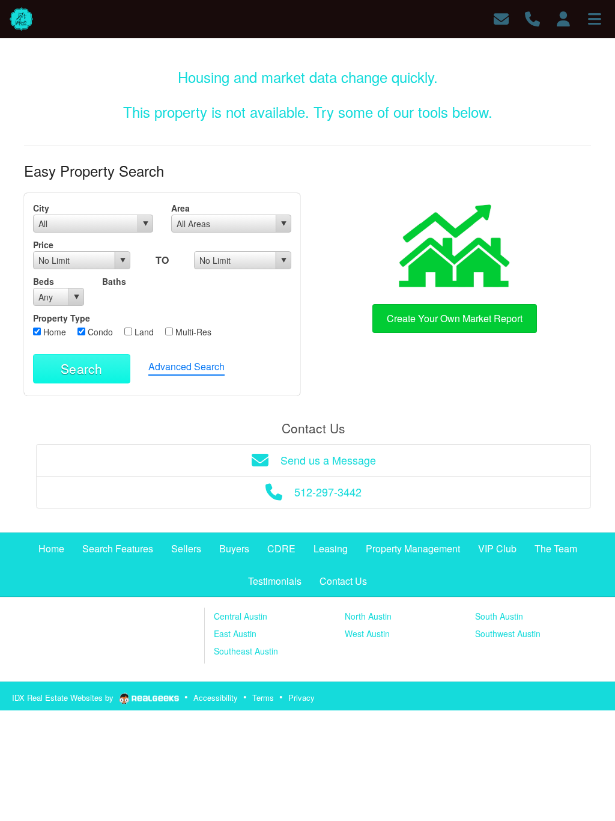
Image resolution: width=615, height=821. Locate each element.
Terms (263, 697)
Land (143, 332)
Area (180, 208)
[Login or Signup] (563, 18)
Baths (114, 281)
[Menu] (594, 18)
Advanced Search (186, 366)
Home (53, 332)
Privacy (301, 697)
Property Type (61, 318)
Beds (43, 281)
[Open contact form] (501, 18)
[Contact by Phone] (532, 18)
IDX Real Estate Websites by (64, 697)
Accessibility (215, 697)
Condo (99, 332)
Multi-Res (192, 332)
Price (43, 245)
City (41, 208)
